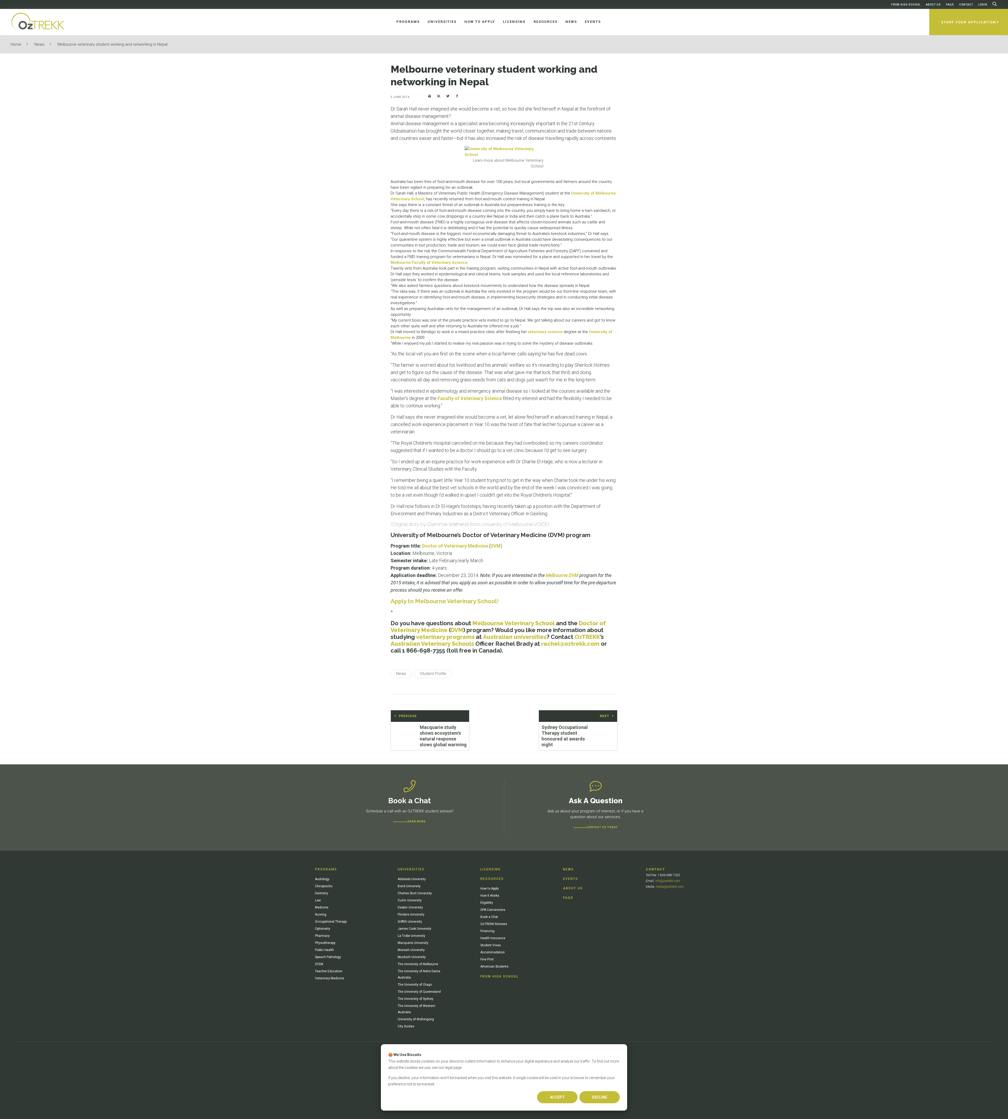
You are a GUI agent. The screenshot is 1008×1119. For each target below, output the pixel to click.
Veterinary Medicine (329, 978)
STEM (319, 964)
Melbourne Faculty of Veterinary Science (429, 262)
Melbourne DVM (562, 575)
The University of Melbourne (418, 964)
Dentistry (321, 893)
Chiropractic (324, 886)
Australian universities (515, 636)
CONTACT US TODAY (602, 827)
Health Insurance (492, 938)
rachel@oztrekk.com (570, 643)
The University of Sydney (415, 999)
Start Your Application (968, 22)
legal (449, 1067)
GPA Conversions (492, 910)
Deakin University (410, 907)
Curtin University (410, 900)
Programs (326, 869)
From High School (906, 4)
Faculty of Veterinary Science (470, 398)
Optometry (322, 929)
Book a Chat (489, 917)
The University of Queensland (419, 992)
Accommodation (492, 952)
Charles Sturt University (415, 893)
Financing (487, 931)
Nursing (320, 914)
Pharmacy (322, 936)
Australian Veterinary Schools (432, 643)
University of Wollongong (416, 1019)
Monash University (411, 950)
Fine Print (487, 959)
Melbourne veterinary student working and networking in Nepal (112, 44)
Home (15, 44)
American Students (494, 966)
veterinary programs (445, 636)
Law (318, 900)
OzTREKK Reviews (493, 924)
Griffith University (410, 921)
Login (982, 4)
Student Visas (490, 945)
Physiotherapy (325, 943)
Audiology (322, 879)
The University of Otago (415, 984)
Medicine (321, 907)
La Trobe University (411, 936)
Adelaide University (412, 879)
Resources (492, 879)
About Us (933, 4)
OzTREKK (587, 636)
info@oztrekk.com (667, 881)
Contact (966, 4)
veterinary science (545, 331)
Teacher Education (328, 971)
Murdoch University (412, 957)
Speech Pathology (328, 957)
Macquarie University (413, 943)
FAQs (950, 4)
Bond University (409, 886)
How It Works (489, 895)
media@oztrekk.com (670, 887)
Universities (411, 869)
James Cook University (414, 929)
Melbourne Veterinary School (513, 623)
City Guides (406, 1026)
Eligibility (486, 903)
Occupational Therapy (331, 921)
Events (570, 879)
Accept (557, 1097)
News (39, 44)
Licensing (490, 869)
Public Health (324, 950)
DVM (495, 546)
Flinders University (411, 914)
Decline (599, 1097)
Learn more (416, 821)
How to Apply (489, 888)
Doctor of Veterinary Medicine (455, 546)
